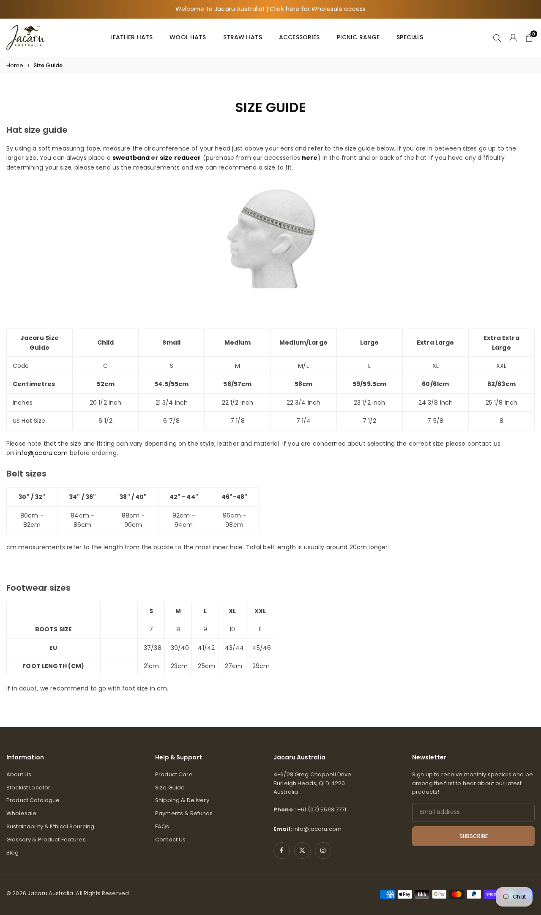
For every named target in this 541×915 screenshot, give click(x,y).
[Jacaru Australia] (25, 37)
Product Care (174, 774)
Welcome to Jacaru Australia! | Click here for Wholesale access (270, 9)
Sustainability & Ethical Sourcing (50, 826)
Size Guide (170, 788)
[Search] (497, 37)
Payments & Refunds (184, 813)
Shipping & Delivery (182, 800)
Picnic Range (358, 37)
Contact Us (170, 840)
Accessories (299, 37)
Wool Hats (187, 37)
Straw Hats (242, 37)
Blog (12, 853)
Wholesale (21, 813)
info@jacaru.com (42, 453)
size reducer (180, 157)
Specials (409, 37)
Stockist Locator (28, 788)
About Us (18, 774)
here (310, 157)
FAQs (162, 826)
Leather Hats (131, 37)
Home (15, 65)
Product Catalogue (33, 800)
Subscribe (473, 836)
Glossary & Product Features (46, 840)
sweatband (131, 157)
